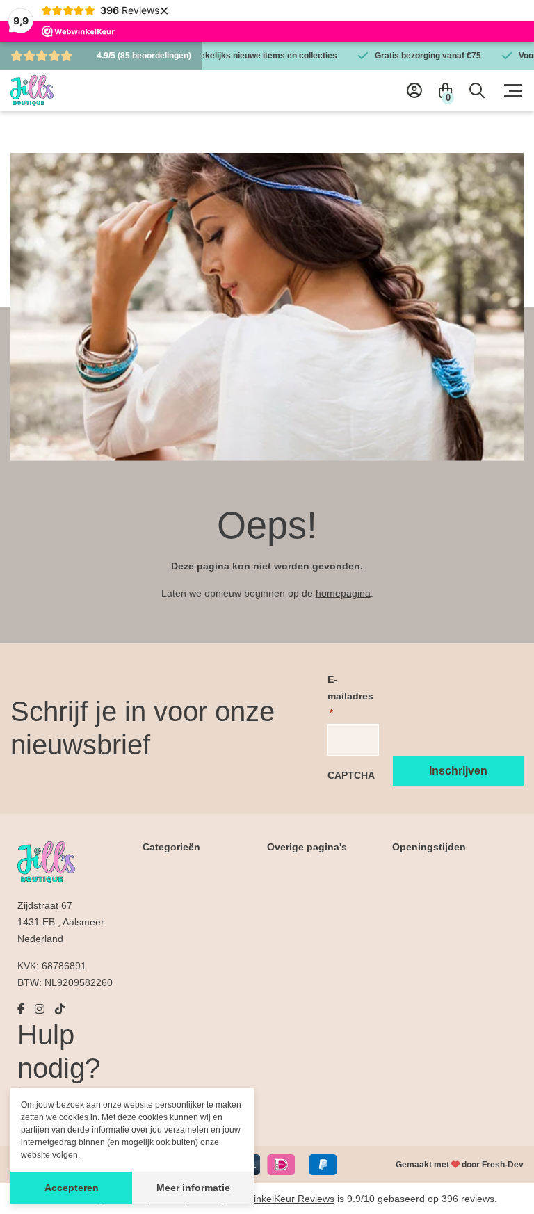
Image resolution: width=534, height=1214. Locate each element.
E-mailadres (350, 696)
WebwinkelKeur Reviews (280, 1198)
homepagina (343, 593)
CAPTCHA (351, 775)
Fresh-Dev (503, 1165)
